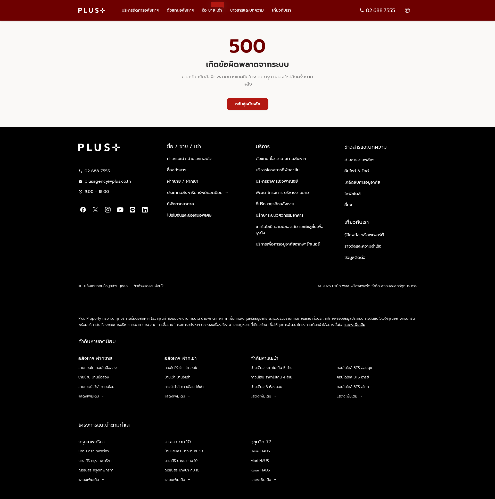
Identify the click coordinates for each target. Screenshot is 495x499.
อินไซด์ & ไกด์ (356, 171)
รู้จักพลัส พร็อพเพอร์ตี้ (364, 235)
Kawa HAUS (260, 470)
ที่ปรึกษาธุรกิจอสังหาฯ (275, 204)
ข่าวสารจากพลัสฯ (359, 160)
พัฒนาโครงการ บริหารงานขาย (282, 193)
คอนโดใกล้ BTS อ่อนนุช (354, 367)
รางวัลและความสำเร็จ (362, 246)
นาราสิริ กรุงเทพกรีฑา (95, 460)
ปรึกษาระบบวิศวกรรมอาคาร (279, 215)
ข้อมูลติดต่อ (355, 258)
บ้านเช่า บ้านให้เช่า (177, 377)
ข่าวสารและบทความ (247, 10)
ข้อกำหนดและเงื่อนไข (149, 286)
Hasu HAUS (260, 451)
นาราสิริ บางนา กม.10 (180, 460)
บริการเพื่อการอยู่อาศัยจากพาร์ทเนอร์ (288, 244)
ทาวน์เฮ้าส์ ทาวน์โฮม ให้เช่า (184, 387)
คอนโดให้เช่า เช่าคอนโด (181, 367)
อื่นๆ (348, 205)
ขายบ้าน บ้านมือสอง (93, 377)
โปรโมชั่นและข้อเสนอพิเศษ (189, 215)
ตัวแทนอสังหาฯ (180, 10)
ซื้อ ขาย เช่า (212, 7)
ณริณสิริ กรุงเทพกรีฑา (95, 470)
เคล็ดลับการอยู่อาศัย (362, 182)
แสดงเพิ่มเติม (354, 324)
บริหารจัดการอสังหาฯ (140, 10)
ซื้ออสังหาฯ (176, 170)
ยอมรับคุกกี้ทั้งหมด (398, 488)
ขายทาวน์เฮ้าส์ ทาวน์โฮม (96, 387)
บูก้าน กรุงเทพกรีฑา (93, 451)
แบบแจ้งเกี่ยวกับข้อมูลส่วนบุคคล (103, 286)
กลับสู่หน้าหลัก (247, 104)
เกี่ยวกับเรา (281, 10)
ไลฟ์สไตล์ (352, 194)
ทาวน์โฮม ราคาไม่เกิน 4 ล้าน (271, 377)
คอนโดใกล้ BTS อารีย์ (353, 377)
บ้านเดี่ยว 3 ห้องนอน (266, 387)
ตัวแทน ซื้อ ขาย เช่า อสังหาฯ (281, 159)
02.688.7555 (380, 10)
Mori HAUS (260, 460)
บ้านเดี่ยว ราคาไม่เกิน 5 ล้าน (272, 367)
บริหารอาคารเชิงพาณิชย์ (277, 181)
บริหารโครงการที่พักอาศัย (278, 170)
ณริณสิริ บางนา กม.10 (181, 470)
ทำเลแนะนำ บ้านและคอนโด (189, 159)
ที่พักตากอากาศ (180, 204)
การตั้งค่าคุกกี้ (360, 488)
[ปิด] (486, 487)
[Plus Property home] (91, 10)
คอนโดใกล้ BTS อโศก (353, 387)
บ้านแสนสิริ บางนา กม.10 (183, 451)
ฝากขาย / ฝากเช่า (182, 181)
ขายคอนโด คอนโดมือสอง (97, 367)
